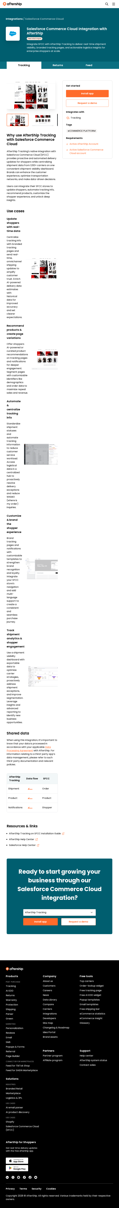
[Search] (106, 4)
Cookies (51, 1188)
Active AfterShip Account (84, 144)
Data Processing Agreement (29, 748)
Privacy (10, 1188)
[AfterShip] (13, 4)
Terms (23, 1188)
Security (37, 1188)
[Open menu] (113, 4)
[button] (32, 97)
